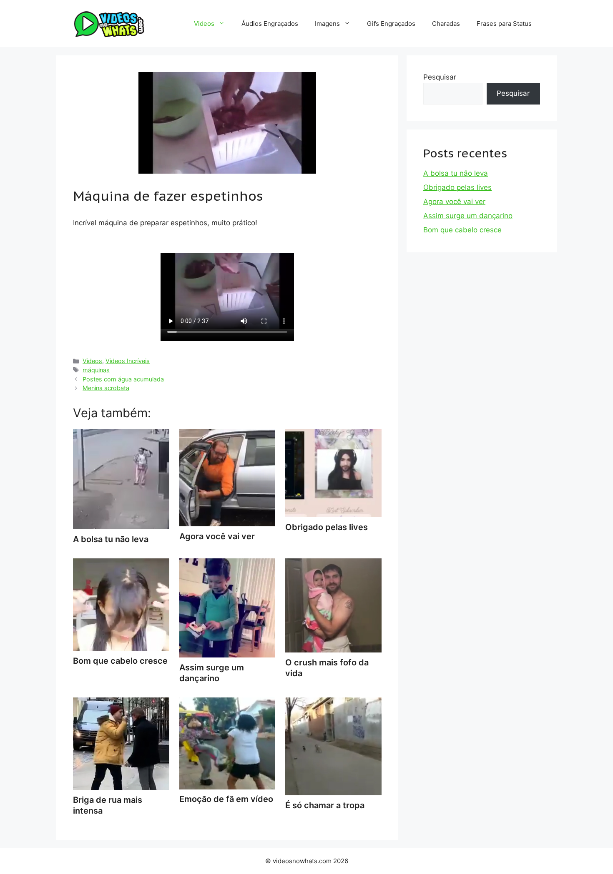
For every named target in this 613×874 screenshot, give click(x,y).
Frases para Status (504, 23)
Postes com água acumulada (123, 379)
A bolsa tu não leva (455, 173)
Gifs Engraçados (391, 23)
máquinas (96, 370)
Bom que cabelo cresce (462, 230)
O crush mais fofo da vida (327, 667)
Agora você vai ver (454, 201)
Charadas (446, 23)
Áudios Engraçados (269, 23)
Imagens (327, 23)
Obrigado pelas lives (457, 187)
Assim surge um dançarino (211, 672)
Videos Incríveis (128, 360)
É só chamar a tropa (324, 805)
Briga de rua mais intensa (107, 805)
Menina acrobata (106, 387)
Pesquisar (439, 77)
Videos (204, 23)
